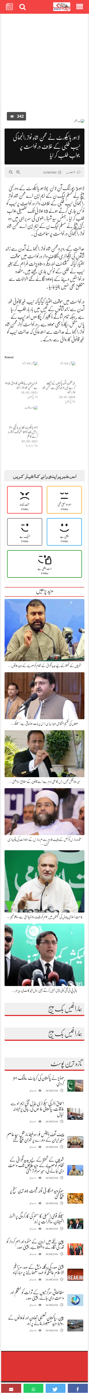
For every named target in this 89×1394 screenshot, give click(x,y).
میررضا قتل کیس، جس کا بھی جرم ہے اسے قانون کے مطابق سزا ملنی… (44, 781)
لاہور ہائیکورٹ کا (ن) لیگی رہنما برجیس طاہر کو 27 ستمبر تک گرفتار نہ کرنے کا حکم (23, 432)
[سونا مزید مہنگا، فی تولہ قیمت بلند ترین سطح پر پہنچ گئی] (75, 1198)
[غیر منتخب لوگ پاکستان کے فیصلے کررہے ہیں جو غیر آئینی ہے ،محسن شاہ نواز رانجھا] (58, 371)
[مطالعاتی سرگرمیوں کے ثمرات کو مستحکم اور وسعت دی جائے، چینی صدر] (75, 1300)
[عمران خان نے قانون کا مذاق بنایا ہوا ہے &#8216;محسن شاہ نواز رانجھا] (21, 371)
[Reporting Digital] (61, 7)
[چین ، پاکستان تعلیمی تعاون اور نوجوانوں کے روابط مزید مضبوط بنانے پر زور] (75, 1326)
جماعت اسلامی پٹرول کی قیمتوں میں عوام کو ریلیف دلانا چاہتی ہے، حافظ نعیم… (45, 917)
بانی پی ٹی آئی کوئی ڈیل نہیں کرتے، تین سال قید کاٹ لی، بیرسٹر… (44, 990)
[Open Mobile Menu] (80, 6)
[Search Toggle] (23, 6)
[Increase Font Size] (18, 172)
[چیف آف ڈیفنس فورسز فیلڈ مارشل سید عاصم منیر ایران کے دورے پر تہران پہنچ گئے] (75, 1142)
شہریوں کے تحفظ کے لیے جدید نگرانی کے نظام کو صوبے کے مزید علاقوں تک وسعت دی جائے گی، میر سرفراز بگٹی (36, 1165)
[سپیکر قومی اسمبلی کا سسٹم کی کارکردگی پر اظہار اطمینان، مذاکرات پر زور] (75, 1224)
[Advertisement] (44, 64)
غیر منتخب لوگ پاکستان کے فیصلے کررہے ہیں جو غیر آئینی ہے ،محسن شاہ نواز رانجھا (58, 388)
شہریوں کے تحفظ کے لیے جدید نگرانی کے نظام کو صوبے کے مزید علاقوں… (44, 665)
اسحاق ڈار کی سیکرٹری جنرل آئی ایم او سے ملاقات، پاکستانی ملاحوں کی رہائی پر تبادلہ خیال (37, 1109)
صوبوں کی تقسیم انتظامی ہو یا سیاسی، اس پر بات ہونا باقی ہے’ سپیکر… (44, 723)
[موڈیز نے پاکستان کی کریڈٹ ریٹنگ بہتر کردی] (75, 1086)
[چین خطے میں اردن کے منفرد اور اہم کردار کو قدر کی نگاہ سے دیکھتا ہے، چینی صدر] (75, 1249)
